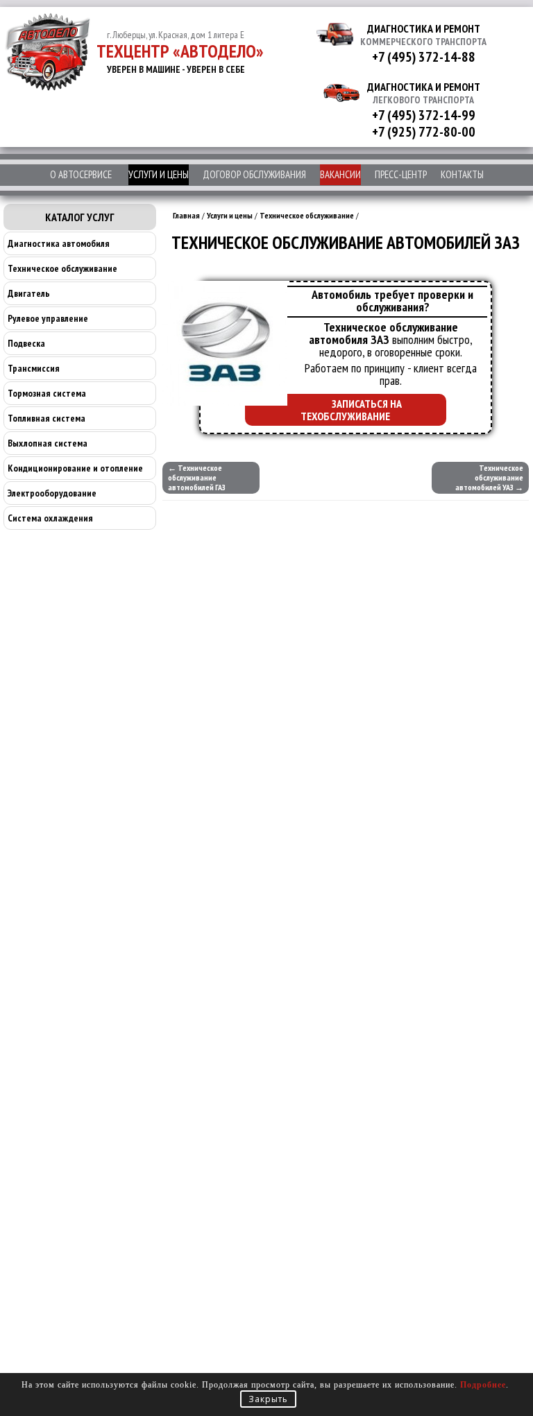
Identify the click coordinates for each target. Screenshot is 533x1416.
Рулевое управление (48, 318)
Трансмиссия (34, 368)
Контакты (462, 174)
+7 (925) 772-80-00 (423, 131)
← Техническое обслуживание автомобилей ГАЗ (197, 477)
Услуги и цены (158, 174)
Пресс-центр (401, 174)
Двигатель (29, 293)
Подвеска (26, 343)
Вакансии (340, 174)
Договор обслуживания (254, 174)
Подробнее (483, 1385)
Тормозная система (47, 393)
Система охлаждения (50, 518)
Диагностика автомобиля (59, 243)
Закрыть (268, 1399)
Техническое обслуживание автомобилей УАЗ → (489, 477)
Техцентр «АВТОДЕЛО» (180, 51)
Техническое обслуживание (62, 268)
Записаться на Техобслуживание (351, 410)
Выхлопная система (47, 443)
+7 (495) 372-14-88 (423, 57)
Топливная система (46, 418)
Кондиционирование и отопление (75, 468)
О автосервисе (81, 174)
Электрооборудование (52, 493)
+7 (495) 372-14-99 (423, 115)
